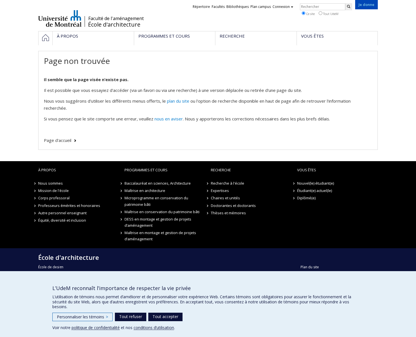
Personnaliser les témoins (82, 316)
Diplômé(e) (306, 197)
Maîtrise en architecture (145, 190)
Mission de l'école (53, 190)
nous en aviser (169, 119)
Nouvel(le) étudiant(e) (315, 183)
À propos (47, 169)
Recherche (221, 169)
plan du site (178, 101)
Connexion (281, 6)
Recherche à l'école (227, 183)
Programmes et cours (146, 169)
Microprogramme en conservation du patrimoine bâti (156, 201)
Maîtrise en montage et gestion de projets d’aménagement (160, 235)
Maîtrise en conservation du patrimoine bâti (162, 211)
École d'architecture (114, 24)
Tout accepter (165, 316)
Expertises (220, 190)
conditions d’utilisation (154, 327)
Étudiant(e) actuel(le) (314, 190)
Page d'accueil (57, 140)
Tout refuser (130, 316)
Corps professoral (54, 197)
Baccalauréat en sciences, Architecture (158, 183)
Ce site (310, 14)
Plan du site (310, 267)
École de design (50, 267)
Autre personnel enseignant (62, 212)
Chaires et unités (225, 197)
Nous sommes (50, 183)
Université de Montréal (60, 18)
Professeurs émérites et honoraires (69, 205)
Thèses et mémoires (228, 212)
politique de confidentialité (96, 327)
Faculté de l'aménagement (116, 18)
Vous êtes (306, 169)
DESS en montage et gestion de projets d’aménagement (158, 222)
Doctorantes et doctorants (233, 205)
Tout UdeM (330, 14)
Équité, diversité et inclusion (62, 220)
